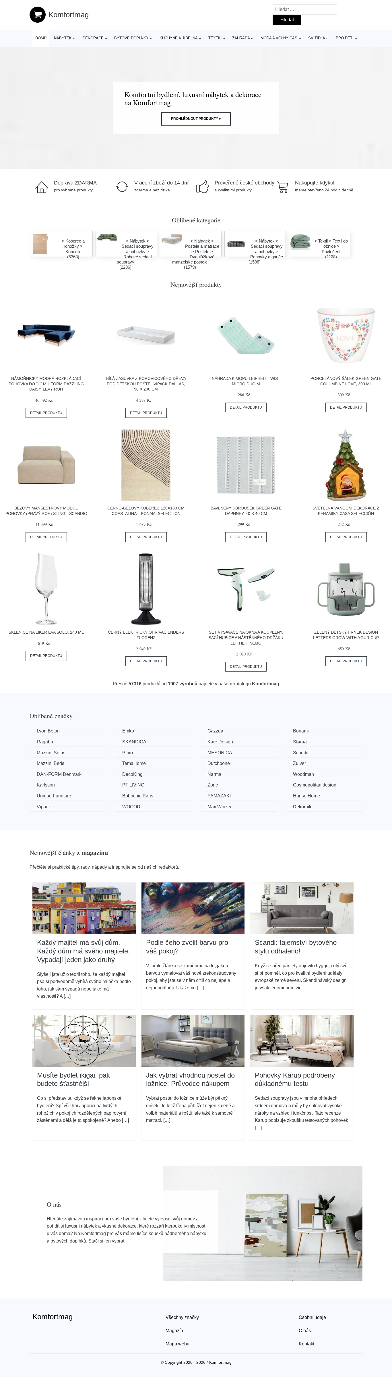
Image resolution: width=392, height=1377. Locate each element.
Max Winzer (219, 806)
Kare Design (220, 741)
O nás (305, 1330)
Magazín (174, 1330)
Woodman (303, 774)
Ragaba (45, 741)
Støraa (300, 741)
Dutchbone (218, 763)
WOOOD (131, 806)
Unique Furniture (54, 795)
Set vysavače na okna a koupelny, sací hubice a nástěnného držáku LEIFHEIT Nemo (246, 637)
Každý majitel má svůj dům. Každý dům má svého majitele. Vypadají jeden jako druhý (83, 950)
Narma (214, 774)
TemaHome (134, 763)
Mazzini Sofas (51, 752)
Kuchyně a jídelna (179, 38)
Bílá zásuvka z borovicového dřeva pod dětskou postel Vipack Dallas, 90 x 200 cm (146, 383)
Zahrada (241, 38)
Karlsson (46, 784)
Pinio (127, 752)
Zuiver (299, 763)
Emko (128, 730)
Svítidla (316, 38)
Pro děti (345, 38)
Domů (40, 38)
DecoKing (132, 774)
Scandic (301, 752)
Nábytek (63, 38)
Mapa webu (177, 1343)
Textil (214, 38)
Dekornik (302, 806)
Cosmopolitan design (314, 784)
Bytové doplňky (131, 38)
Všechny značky (182, 1317)
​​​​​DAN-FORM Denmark (59, 774)
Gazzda (215, 730)
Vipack (44, 806)
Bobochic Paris (137, 795)
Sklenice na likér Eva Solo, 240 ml (46, 632)
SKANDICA (134, 741)
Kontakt (306, 1343)
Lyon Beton (48, 730)
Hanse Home (306, 795)
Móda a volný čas (279, 38)
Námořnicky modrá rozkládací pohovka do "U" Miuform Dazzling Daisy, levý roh (46, 383)
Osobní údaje (312, 1317)
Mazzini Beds (50, 763)
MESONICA (219, 752)
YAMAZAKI (219, 795)
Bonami (301, 730)
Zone (212, 784)
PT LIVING (133, 784)
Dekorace (93, 38)
